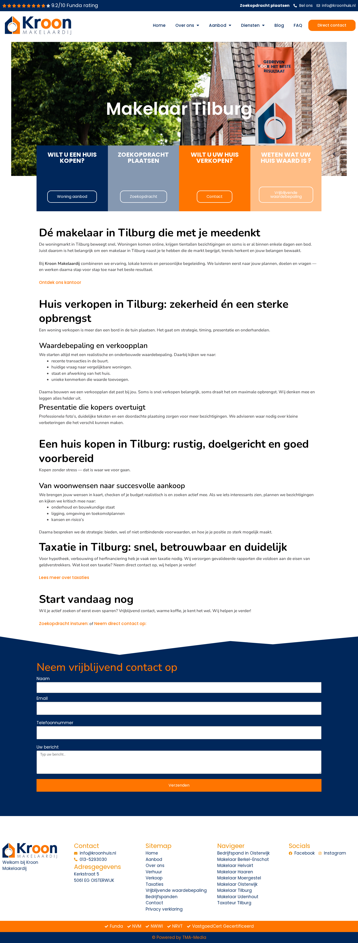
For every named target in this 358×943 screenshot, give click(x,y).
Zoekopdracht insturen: (63, 623)
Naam (43, 679)
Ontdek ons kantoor (60, 282)
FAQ (298, 25)
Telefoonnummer (55, 723)
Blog (279, 25)
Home (159, 25)
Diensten (250, 25)
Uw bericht (48, 747)
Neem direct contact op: (120, 623)
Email (42, 698)
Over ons (184, 25)
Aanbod (217, 25)
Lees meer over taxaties (64, 577)
